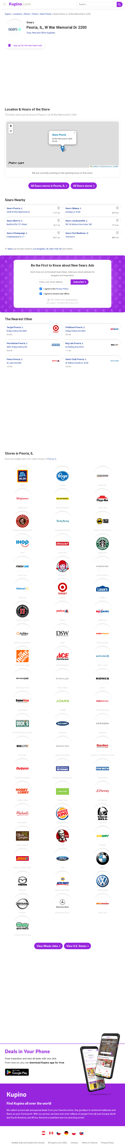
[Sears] (14, 29)
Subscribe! (78, 282)
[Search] (120, 4)
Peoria (35, 14)
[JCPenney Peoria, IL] (102, 791)
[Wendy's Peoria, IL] (62, 566)
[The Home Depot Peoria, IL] (22, 656)
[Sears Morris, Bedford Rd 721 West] (33, 222)
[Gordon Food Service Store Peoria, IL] (102, 746)
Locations (17, 14)
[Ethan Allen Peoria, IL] (62, 679)
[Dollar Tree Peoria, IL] (62, 791)
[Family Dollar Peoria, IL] (102, 634)
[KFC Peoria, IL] (62, 836)
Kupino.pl (73, 1133)
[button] (25, 45)
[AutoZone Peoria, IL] (102, 904)
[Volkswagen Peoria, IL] (102, 881)
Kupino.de (66, 1133)
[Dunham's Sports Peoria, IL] (22, 769)
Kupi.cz (58, 1133)
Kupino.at (43, 1133)
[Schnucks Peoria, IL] (62, 544)
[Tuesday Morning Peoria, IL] (62, 521)
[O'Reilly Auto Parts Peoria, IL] (22, 926)
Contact (74, 1142)
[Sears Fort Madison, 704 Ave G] (92, 235)
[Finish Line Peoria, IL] (22, 566)
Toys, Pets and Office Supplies (41, 32)
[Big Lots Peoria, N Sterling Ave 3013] (92, 347)
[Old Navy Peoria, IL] (62, 724)
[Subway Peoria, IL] (102, 836)
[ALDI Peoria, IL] (22, 476)
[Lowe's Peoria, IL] (102, 589)
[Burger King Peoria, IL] (62, 814)
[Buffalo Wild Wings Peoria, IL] (102, 521)
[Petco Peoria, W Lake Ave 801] (33, 363)
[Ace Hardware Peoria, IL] (62, 656)
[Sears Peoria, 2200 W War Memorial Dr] (33, 210)
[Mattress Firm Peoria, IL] (22, 679)
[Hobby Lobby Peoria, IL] (22, 791)
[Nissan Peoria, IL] (22, 904)
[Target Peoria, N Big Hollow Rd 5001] (33, 331)
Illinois (27, 14)
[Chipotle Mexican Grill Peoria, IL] (22, 521)
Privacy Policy (62, 289)
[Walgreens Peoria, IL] (22, 499)
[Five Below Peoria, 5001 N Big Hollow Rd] (33, 347)
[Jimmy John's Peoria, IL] (22, 611)
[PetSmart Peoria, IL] (102, 611)
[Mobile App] (17, 1073)
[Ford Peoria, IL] (62, 859)
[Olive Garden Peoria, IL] (22, 836)
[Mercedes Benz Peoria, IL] (62, 904)
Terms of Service (89, 1142)
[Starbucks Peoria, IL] (102, 544)
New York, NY (55, 249)
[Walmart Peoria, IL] (22, 589)
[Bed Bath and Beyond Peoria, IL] (62, 769)
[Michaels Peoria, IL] (22, 814)
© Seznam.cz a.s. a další (108, 166)
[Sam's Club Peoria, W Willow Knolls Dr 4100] (92, 363)
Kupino (8, 14)
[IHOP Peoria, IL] (22, 544)
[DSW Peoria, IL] (62, 634)
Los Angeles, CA (41, 249)
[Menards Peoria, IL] (102, 476)
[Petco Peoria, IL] (62, 611)
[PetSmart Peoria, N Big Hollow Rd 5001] (92, 331)
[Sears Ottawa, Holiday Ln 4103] (92, 210)
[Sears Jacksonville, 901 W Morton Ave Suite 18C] (92, 222)
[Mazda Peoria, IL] (22, 881)
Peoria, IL (52, 459)
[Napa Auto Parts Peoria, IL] (62, 881)
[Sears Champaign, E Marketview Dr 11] (33, 235)
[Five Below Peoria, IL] (102, 769)
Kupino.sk (81, 1133)
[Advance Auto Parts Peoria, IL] (22, 859)
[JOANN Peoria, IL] (62, 701)
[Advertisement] (62, 77)
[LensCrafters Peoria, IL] (102, 566)
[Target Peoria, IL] (62, 589)
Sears (10, 249)
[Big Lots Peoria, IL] (22, 746)
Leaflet (94, 166)
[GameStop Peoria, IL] (22, 701)
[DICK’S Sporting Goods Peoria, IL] (22, 724)
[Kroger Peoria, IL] (62, 476)
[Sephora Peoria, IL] (102, 724)
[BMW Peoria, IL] (102, 859)
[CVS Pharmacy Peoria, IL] (102, 701)
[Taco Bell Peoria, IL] (102, 814)
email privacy (71, 300)
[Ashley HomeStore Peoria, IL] (22, 634)
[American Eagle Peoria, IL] (62, 746)
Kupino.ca (51, 1133)
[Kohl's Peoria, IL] (102, 679)
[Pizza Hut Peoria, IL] (102, 499)
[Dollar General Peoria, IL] (62, 499)
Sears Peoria (45, 14)
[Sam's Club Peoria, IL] (102, 656)
